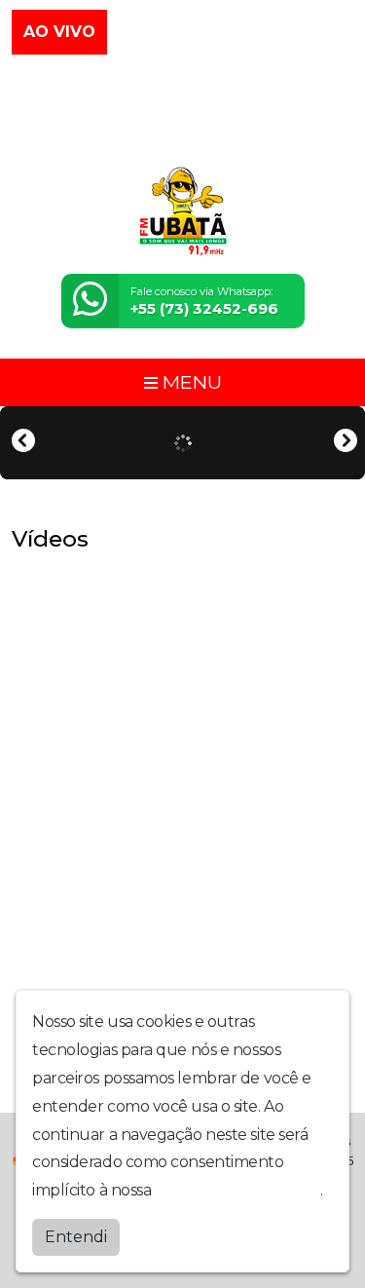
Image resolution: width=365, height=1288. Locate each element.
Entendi (76, 1237)
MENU (190, 382)
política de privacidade (237, 1190)
